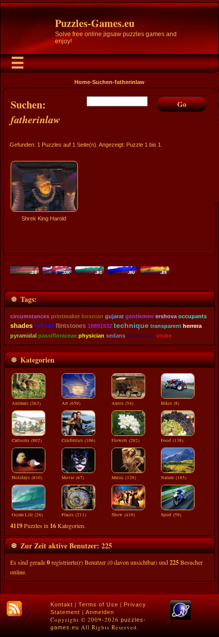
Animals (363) (26, 403)
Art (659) (71, 403)
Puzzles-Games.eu (94, 23)
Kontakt (61, 604)
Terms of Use (98, 604)
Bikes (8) (170, 403)
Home (82, 82)
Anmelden (100, 612)
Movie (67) (73, 478)
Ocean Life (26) (27, 515)
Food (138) (172, 440)
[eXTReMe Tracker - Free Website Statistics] (180, 618)
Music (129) (124, 478)
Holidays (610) (27, 478)
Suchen (102, 82)
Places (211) (74, 515)
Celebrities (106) (78, 440)
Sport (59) (171, 515)
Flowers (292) (126, 440)
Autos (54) (122, 403)
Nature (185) (173, 478)
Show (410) (123, 515)
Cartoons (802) (27, 440)
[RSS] (14, 608)
